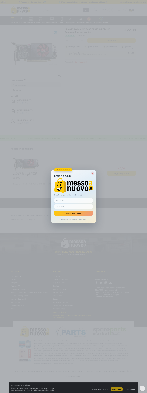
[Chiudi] (92, 173)
